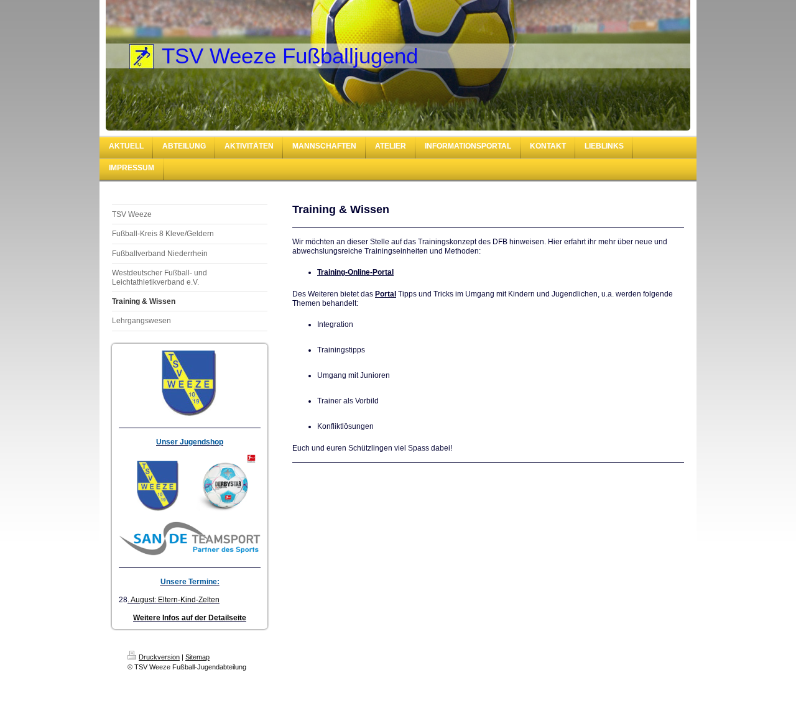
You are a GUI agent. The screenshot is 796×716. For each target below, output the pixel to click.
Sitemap (197, 657)
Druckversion (159, 657)
